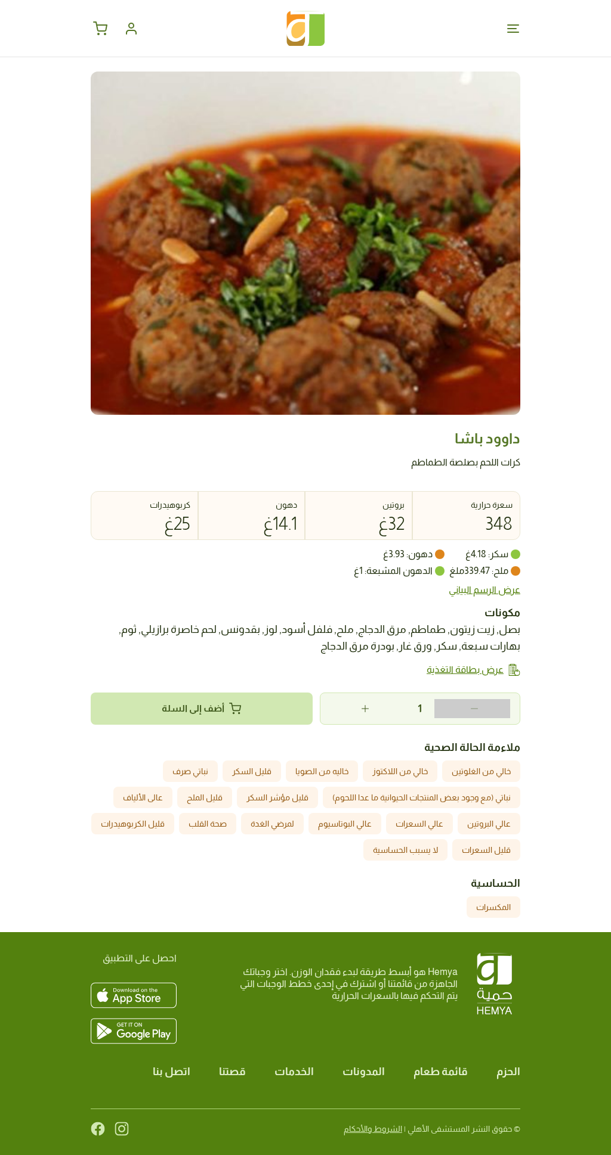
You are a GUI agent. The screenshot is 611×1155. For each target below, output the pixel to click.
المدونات (363, 1072)
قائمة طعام (440, 1072)
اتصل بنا (171, 1072)
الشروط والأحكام (373, 1129)
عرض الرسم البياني (484, 590)
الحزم (508, 1072)
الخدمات (294, 1072)
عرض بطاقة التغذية (465, 670)
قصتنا (232, 1072)
